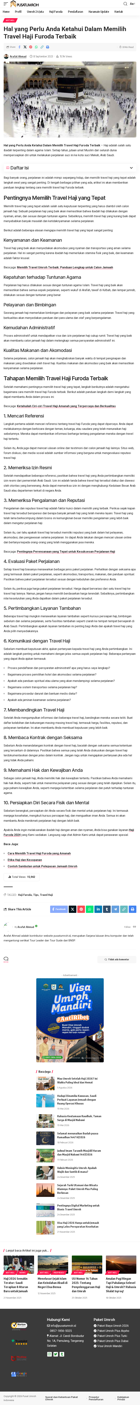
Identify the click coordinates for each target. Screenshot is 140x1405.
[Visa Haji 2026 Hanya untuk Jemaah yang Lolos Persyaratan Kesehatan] (45, 1227)
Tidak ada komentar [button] (118, 959)
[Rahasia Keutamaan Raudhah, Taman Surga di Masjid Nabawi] (45, 1121)
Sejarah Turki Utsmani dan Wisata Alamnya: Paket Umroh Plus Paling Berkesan (77, 1189)
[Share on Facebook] (19, 47)
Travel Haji (46, 894)
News (23, 1273)
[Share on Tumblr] (107, 909)
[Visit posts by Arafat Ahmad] (6, 56)
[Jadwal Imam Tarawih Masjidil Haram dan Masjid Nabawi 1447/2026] (45, 1155)
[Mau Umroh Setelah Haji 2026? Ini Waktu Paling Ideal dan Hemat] (45, 1083)
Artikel (10, 20)
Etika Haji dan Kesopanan (25, 860)
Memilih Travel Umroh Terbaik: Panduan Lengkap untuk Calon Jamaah (65, 267)
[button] (7, 4)
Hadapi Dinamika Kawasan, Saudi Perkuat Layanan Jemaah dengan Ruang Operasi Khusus (76, 1099)
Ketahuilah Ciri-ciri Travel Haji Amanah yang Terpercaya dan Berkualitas (66, 406)
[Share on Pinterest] (30, 47)
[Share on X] (25, 47)
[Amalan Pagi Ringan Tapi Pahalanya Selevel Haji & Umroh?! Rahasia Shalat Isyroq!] (121, 1265)
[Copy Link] (41, 47)
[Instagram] (49, 1354)
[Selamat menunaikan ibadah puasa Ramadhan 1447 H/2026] (45, 1138)
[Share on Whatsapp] (36, 47)
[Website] (134, 927)
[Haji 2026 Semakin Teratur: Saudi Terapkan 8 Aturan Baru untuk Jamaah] (19, 1265)
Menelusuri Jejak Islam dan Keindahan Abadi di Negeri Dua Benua (52, 1283)
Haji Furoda (25, 894)
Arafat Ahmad (18, 56)
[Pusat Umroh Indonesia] (25, 4)
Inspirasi (59, 1273)
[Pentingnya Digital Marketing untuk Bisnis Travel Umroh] (45, 1210)
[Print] (47, 47)
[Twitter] (55, 1354)
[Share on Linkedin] (98, 909)
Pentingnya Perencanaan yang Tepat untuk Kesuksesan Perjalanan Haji (66, 551)
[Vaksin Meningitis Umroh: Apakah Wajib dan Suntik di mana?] (45, 1173)
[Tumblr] (62, 1354)
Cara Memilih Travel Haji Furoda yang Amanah (39, 853)
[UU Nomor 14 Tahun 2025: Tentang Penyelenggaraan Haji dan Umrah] (87, 1265)
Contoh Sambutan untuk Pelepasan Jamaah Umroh (42, 866)
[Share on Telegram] (115, 909)
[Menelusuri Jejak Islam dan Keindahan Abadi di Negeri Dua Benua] (53, 1265)
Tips (35, 894)
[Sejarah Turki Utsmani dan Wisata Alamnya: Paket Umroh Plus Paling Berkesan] (45, 1190)
